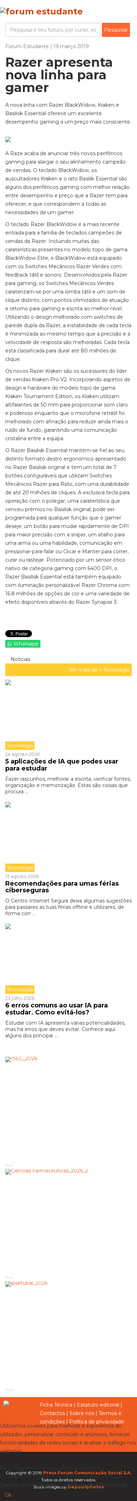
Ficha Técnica (56, 1405)
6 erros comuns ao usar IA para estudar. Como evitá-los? (56, 1008)
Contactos (52, 1413)
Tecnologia (116, 670)
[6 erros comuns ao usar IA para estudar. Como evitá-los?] (68, 959)
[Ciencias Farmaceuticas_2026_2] (68, 1221)
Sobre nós (82, 1413)
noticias (19, 659)
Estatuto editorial (98, 1405)
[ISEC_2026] (68, 1109)
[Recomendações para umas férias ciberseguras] (68, 837)
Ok (8, 1495)
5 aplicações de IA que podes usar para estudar (61, 765)
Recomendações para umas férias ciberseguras (62, 887)
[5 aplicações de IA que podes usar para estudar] (68, 715)
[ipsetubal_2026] (68, 1334)
